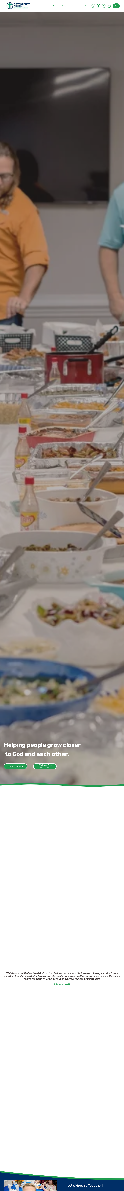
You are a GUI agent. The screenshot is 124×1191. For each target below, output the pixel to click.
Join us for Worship (15, 766)
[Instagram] (93, 6)
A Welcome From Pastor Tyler (45, 766)
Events (87, 6)
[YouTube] (103, 6)
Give (116, 6)
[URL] (109, 6)
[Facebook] (98, 6)
